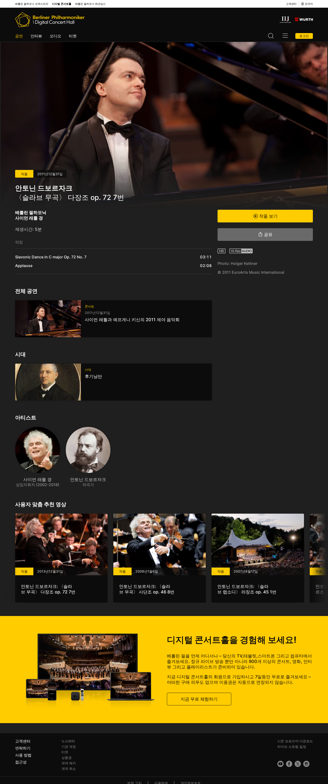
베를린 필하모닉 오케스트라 (31, 4)
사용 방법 (23, 755)
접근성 (21, 762)
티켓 (73, 36)
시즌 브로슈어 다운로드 (295, 741)
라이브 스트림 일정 (291, 746)
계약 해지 (68, 763)
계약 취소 (68, 769)
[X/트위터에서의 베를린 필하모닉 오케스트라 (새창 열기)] (298, 764)
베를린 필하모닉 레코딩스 (90, 4)
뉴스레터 (68, 741)
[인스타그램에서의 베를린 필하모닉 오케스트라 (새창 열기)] (306, 764)
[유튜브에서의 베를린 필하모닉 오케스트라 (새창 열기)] (280, 764)
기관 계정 (68, 746)
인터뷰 (36, 36)
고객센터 (291, 3)
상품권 (66, 757)
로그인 (304, 36)
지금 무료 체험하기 (199, 698)
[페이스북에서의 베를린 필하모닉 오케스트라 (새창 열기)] (289, 764)
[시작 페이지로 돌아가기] (50, 19)
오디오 (55, 36)
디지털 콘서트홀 (61, 4)
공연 (19, 36)
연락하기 (22, 748)
